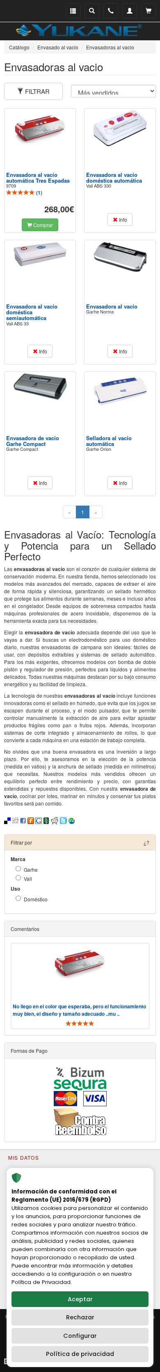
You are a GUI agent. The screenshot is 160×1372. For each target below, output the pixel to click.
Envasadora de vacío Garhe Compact (32, 441)
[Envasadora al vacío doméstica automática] (120, 128)
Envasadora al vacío (111, 306)
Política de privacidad (80, 1354)
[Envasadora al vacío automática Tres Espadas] (40, 128)
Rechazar (80, 1317)
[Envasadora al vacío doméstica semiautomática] (40, 254)
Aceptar (80, 1299)
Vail (28, 878)
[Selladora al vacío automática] (120, 391)
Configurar (80, 1336)
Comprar (42, 224)
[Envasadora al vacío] (120, 257)
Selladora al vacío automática (109, 441)
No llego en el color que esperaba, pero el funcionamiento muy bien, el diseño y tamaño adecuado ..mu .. (79, 1010)
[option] (80, 986)
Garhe (31, 869)
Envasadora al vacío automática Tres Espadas (38, 177)
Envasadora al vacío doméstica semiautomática (31, 312)
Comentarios (25, 928)
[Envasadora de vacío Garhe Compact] (40, 387)
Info (122, 219)
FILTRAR (36, 91)
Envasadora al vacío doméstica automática (114, 177)
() (38, 192)
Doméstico (36, 899)
